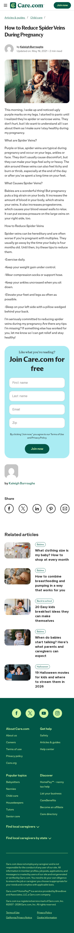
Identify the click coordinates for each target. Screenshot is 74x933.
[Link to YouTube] (43, 713)
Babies (40, 544)
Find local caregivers (20, 826)
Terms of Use (57, 434)
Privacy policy (14, 756)
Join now (62, 5)
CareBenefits (48, 800)
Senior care (13, 816)
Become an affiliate (51, 807)
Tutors (10, 809)
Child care (36, 17)
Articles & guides (15, 17)
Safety (44, 735)
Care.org (11, 763)
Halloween (42, 666)
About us (11, 735)
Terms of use (14, 749)
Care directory (48, 814)
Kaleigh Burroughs (31, 46)
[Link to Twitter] (30, 713)
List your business (50, 793)
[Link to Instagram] (57, 713)
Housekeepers (14, 802)
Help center (47, 749)
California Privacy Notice (19, 917)
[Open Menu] (5, 5)
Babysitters (13, 782)
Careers (11, 742)
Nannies (11, 789)
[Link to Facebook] (16, 713)
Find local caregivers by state (26, 838)
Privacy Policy (39, 437)
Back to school (44, 601)
